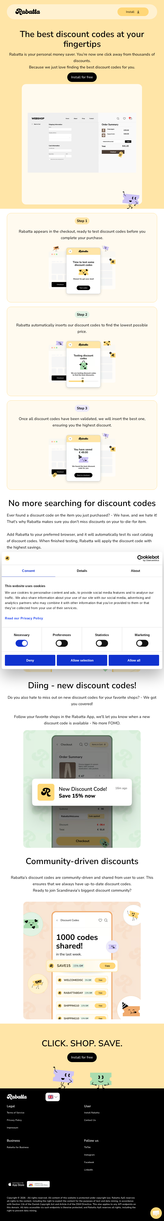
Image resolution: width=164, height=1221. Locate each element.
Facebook (89, 1162)
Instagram (89, 1154)
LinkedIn (88, 1169)
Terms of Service (15, 1112)
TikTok (87, 1147)
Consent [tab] (28, 570)
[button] (156, 1213)
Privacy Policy (14, 1120)
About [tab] (135, 570)
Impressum (12, 1127)
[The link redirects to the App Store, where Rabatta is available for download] (16, 1185)
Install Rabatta (92, 1112)
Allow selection (82, 660)
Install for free (82, 77)
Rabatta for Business (18, 1147)
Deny (30, 660)
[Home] (27, 12)
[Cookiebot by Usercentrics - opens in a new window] (140, 558)
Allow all (133, 660)
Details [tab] (82, 570)
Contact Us (90, 1120)
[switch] (62, 643)
